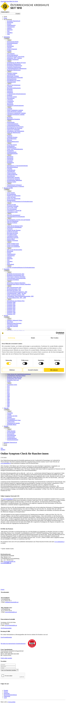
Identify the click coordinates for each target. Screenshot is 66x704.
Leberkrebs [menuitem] (10, 99)
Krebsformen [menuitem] (10, 46)
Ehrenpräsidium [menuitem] (11, 418)
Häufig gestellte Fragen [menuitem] (13, 243)
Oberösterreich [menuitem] (11, 255)
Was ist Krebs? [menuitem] (11, 53)
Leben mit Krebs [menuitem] (11, 197)
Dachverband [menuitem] (10, 264)
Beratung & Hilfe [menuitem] (8, 188)
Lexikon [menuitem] (9, 50)
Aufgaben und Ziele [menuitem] (12, 416)
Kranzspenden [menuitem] (10, 434)
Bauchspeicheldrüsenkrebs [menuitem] (14, 88)
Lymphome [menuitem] (10, 102)
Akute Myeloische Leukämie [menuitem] (14, 111)
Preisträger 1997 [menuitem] (11, 314)
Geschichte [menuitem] (10, 413)
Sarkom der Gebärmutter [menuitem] (13, 129)
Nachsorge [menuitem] (10, 228)
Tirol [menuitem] (8, 260)
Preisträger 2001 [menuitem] (11, 311)
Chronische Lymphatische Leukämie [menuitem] (16, 113)
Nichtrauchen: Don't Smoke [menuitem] (14, 378)
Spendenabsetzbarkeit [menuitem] (12, 439)
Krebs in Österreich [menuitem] (12, 49)
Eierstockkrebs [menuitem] (11, 122)
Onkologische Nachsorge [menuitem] (13, 179)
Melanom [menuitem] (9, 140)
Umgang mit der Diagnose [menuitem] (14, 230)
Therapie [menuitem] (9, 47)
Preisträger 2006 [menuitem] (11, 305)
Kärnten (9, 24)
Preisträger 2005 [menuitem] (11, 306)
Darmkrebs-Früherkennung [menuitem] (14, 67)
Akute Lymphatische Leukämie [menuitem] (15, 110)
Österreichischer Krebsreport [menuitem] (14, 185)
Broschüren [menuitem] (10, 321)
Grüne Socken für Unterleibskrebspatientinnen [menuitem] (19, 374)
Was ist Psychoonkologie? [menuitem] (13, 215)
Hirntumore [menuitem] (10, 92)
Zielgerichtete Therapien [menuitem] (13, 177)
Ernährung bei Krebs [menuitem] (12, 231)
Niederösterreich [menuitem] (11, 254)
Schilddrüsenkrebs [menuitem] (11, 152)
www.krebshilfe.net (6, 563)
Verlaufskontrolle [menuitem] (11, 82)
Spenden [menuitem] (6, 426)
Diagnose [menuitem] (9, 44)
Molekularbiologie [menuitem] (11, 79)
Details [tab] (33, 337)
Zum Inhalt (4, 1)
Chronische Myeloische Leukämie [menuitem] (15, 114)
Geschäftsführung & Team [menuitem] (14, 420)
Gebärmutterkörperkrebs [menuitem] (13, 125)
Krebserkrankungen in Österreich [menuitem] (15, 186)
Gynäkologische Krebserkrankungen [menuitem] (16, 94)
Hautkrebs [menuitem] (9, 95)
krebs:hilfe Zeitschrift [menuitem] (12, 326)
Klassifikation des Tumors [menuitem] (13, 80)
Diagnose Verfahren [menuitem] (12, 73)
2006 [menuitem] (8, 399)
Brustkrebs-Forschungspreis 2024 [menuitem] (15, 274)
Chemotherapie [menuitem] (11, 171)
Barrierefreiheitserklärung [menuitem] (10, 694)
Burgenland (10, 22)
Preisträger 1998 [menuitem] (11, 312)
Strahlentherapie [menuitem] (11, 170)
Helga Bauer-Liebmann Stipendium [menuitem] (16, 276)
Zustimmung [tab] (11, 337)
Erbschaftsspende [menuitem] (11, 435)
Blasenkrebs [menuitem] (10, 156)
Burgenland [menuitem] (10, 251)
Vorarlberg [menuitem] (9, 261)
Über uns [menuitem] (6, 408)
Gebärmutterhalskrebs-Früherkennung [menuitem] (16, 68)
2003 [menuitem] (8, 403)
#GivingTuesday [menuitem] (11, 432)
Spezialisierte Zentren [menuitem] (12, 324)
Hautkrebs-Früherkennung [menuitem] (14, 70)
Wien (8, 34)
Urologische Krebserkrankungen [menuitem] (15, 105)
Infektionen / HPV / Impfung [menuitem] (14, 58)
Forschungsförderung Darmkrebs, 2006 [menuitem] (17, 292)
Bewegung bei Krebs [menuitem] (12, 233)
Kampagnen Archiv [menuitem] (12, 384)
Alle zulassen (54, 370)
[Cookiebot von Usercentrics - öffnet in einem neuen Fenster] (57, 333)
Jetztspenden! (3, 448)
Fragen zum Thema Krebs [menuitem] (13, 198)
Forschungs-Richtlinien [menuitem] (13, 279)
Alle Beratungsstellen (6, 628)
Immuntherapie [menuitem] (11, 176)
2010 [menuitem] (8, 393)
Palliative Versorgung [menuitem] (12, 240)
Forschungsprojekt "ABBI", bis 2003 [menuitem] (16, 293)
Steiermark (10, 29)
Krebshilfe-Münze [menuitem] (11, 424)
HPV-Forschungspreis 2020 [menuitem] (14, 287)
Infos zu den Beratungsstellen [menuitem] (14, 249)
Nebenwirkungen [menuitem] (11, 173)
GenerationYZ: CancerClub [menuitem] (14, 210)
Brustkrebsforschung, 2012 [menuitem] (14, 289)
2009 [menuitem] (8, 395)
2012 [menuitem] (8, 390)
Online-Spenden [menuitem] (11, 431)
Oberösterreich (11, 26)
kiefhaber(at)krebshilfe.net (11, 602)
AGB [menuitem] (5, 697)
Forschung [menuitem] (6, 269)
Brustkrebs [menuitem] (10, 89)
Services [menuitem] (6, 315)
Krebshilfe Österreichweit (13, 21)
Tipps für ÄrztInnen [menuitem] (12, 222)
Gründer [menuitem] (9, 414)
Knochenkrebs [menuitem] (10, 98)
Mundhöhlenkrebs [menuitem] (11, 147)
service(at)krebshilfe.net (11, 625)
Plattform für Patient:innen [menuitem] (13, 195)
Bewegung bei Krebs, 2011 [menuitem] (14, 290)
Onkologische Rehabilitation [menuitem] (14, 227)
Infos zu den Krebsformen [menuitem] (13, 85)
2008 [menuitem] (8, 396)
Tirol (8, 31)
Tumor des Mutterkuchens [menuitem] (13, 132)
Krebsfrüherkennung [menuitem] (12, 43)
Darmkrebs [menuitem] (10, 91)
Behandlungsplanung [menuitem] (12, 167)
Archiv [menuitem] (9, 381)
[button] (5, 12)
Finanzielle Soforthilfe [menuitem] (12, 206)
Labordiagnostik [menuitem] (11, 74)
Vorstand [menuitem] (9, 417)
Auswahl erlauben (33, 370)
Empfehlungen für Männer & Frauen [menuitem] (16, 62)
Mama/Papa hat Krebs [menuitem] (12, 237)
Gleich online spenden (6, 658)
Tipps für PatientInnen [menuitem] (12, 221)
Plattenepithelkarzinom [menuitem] (13, 141)
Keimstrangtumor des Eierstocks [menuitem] (15, 126)
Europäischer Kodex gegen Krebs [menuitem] (15, 56)
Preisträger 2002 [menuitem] (11, 309)
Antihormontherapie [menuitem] (12, 174)
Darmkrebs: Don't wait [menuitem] (13, 380)
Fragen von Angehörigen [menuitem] (13, 246)
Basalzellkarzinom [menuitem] (11, 138)
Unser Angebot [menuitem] (11, 192)
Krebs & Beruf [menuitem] (11, 239)
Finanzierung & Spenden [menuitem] (13, 423)
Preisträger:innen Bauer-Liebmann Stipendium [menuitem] (19, 284)
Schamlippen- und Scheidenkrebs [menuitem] (15, 131)
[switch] (25, 363)
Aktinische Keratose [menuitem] (12, 137)
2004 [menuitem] (8, 402)
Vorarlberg (9, 32)
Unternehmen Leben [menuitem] (12, 212)
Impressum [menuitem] (6, 693)
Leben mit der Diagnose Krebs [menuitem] (15, 226)
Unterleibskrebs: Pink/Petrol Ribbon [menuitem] (16, 375)
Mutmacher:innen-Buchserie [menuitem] (14, 323)
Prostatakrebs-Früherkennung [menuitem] (14, 65)
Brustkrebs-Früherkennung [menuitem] (14, 64)
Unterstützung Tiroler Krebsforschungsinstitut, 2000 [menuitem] (20, 296)
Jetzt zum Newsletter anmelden (8, 670)
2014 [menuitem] (8, 387)
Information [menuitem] (7, 37)
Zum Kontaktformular (6, 637)
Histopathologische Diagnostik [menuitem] (15, 77)
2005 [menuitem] (8, 400)
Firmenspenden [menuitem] (11, 436)
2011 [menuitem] (8, 392)
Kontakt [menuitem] (6, 690)
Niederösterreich (11, 25)
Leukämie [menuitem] (9, 86)
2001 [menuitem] (8, 406)
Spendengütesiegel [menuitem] (12, 438)
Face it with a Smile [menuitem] (12, 207)
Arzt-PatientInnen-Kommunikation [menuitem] (16, 216)
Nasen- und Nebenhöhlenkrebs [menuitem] (15, 149)
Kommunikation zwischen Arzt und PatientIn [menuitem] (18, 219)
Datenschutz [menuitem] (7, 696)
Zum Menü (10, 1)
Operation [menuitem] (9, 168)
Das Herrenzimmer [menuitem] (12, 209)
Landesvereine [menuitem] (10, 421)
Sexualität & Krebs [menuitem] (12, 234)
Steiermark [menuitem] (10, 258)
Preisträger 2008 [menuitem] (11, 302)
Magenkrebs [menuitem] (10, 104)
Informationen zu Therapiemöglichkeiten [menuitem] (17, 165)
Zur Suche (15, 1)
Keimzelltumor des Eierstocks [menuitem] (14, 128)
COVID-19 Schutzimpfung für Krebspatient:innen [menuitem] (20, 201)
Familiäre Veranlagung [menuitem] (13, 59)
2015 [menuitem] (8, 386)
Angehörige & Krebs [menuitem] (12, 236)
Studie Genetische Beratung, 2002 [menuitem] (15, 294)
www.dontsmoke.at (6, 463)
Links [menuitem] (8, 327)
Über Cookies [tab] (54, 337)
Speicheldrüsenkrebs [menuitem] (12, 153)
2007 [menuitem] (8, 397)
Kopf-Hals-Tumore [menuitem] (12, 96)
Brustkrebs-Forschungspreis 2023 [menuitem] (15, 275)
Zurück (9, 40)
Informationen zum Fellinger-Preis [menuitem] (15, 301)
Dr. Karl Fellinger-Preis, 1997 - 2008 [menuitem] (16, 297)
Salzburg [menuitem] (9, 257)
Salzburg (9, 28)
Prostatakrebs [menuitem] (10, 162)
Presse (5, 18)
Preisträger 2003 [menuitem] (11, 308)
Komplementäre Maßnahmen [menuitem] (14, 180)
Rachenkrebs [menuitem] (10, 150)
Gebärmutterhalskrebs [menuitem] (12, 123)
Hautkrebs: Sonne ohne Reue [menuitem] (14, 377)
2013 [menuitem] (8, 389)
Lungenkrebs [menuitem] (10, 101)
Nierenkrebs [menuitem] (10, 159)
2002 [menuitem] (8, 405)
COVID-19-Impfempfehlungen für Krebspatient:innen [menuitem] (21, 267)
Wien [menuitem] (8, 263)
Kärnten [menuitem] (9, 252)
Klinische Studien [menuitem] (11, 181)
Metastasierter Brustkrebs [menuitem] (13, 119)
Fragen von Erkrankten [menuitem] (13, 245)
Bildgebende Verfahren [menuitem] (13, 76)
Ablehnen (12, 370)
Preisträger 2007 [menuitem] (11, 303)
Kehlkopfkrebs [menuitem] (11, 146)
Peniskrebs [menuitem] (10, 161)
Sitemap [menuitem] (6, 692)
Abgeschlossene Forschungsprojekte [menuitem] (16, 278)
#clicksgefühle (11, 702)
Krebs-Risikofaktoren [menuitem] (12, 55)
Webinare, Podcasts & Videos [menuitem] (14, 320)
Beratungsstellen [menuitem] (11, 200)
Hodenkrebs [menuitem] (10, 158)
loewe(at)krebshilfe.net (10, 561)
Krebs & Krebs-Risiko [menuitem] (13, 41)
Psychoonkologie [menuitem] (11, 194)
